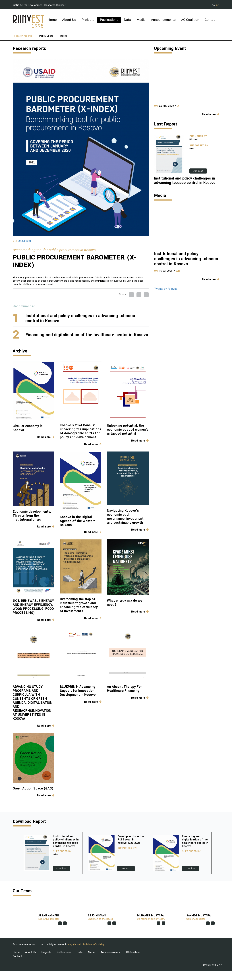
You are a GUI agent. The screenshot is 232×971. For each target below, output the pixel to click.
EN (217, 5)
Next (216, 853)
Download (198, 171)
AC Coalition (190, 19)
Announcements (163, 19)
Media (141, 19)
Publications (109, 19)
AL (213, 5)
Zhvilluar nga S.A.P (212, 964)
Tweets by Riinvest (166, 288)
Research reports (22, 36)
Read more (44, 437)
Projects (88, 19)
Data (127, 19)
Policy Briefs (46, 36)
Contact (211, 19)
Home (52, 19)
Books (63, 36)
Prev (16, 853)
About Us (69, 19)
